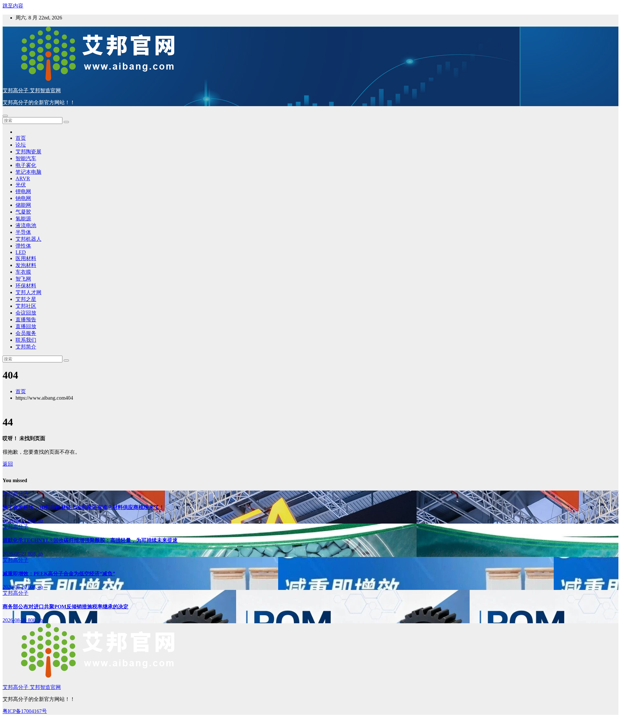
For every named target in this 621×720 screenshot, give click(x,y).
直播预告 (26, 319)
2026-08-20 (15, 587)
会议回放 (26, 313)
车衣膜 (23, 272)
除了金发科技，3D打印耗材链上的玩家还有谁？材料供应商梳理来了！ (83, 507)
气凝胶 (23, 212)
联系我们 (26, 340)
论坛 (21, 145)
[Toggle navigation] (5, 116)
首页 (21, 138)
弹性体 (23, 246)
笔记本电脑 (28, 172)
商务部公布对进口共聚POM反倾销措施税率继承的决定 (65, 606)
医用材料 (26, 258)
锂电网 (23, 191)
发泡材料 (26, 265)
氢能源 (23, 218)
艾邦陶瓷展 (28, 151)
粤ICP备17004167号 (25, 711)
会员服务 (26, 333)
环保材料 (26, 285)
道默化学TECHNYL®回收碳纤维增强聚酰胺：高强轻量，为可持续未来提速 (90, 540)
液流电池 (26, 225)
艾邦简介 (26, 346)
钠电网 (23, 198)
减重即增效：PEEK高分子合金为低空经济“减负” (59, 573)
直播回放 (26, 326)
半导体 (23, 232)
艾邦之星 (26, 299)
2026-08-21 (15, 520)
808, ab (35, 520)
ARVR (23, 178)
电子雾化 (26, 165)
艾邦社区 (26, 306)
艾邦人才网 (28, 292)
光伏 (21, 184)
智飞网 (23, 279)
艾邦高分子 (15, 493)
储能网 (23, 205)
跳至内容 (13, 5)
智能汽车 (26, 158)
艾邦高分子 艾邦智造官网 (32, 90)
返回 (8, 464)
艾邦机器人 (28, 239)
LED (21, 252)
